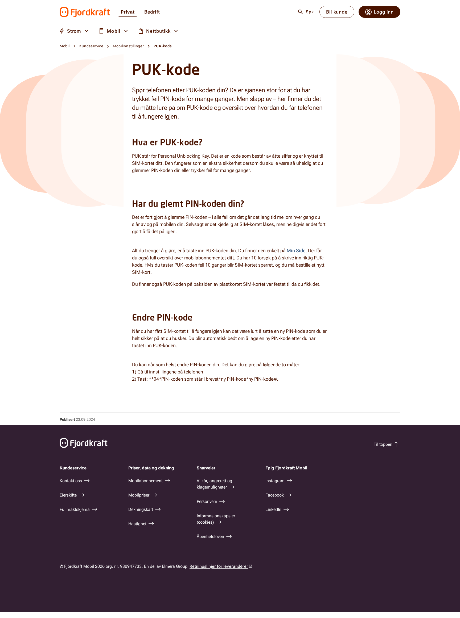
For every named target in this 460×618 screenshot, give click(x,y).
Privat (128, 12)
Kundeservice (91, 46)
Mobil (65, 46)
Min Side (296, 250)
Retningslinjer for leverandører (219, 566)
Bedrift (152, 12)
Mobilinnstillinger (128, 46)
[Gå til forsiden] (85, 12)
